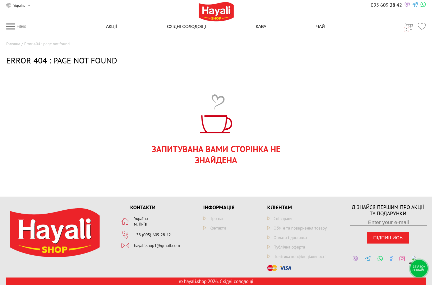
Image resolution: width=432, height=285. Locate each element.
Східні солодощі (186, 26)
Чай (320, 26)
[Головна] (216, 12)
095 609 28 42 (386, 5)
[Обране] (422, 26)
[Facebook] (389, 260)
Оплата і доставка (290, 237)
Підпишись (387, 237)
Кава (261, 26)
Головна (13, 43)
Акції (111, 26)
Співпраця (283, 218)
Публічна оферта (289, 247)
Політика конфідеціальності (300, 256)
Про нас (217, 218)
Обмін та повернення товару (300, 228)
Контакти (218, 228)
